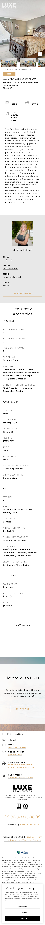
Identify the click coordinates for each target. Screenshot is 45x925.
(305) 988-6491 (10, 268)
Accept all (22, 918)
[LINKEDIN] (19, 817)
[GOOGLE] (38, 817)
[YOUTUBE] (32, 817)
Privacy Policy (34, 837)
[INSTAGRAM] (13, 817)
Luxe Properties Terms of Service (22, 840)
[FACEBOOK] (7, 817)
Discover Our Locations (20, 777)
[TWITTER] (25, 817)
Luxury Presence (29, 824)
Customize (22, 912)
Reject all (22, 906)
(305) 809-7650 (15, 755)
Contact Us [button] (22, 709)
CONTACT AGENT (23, 293)
